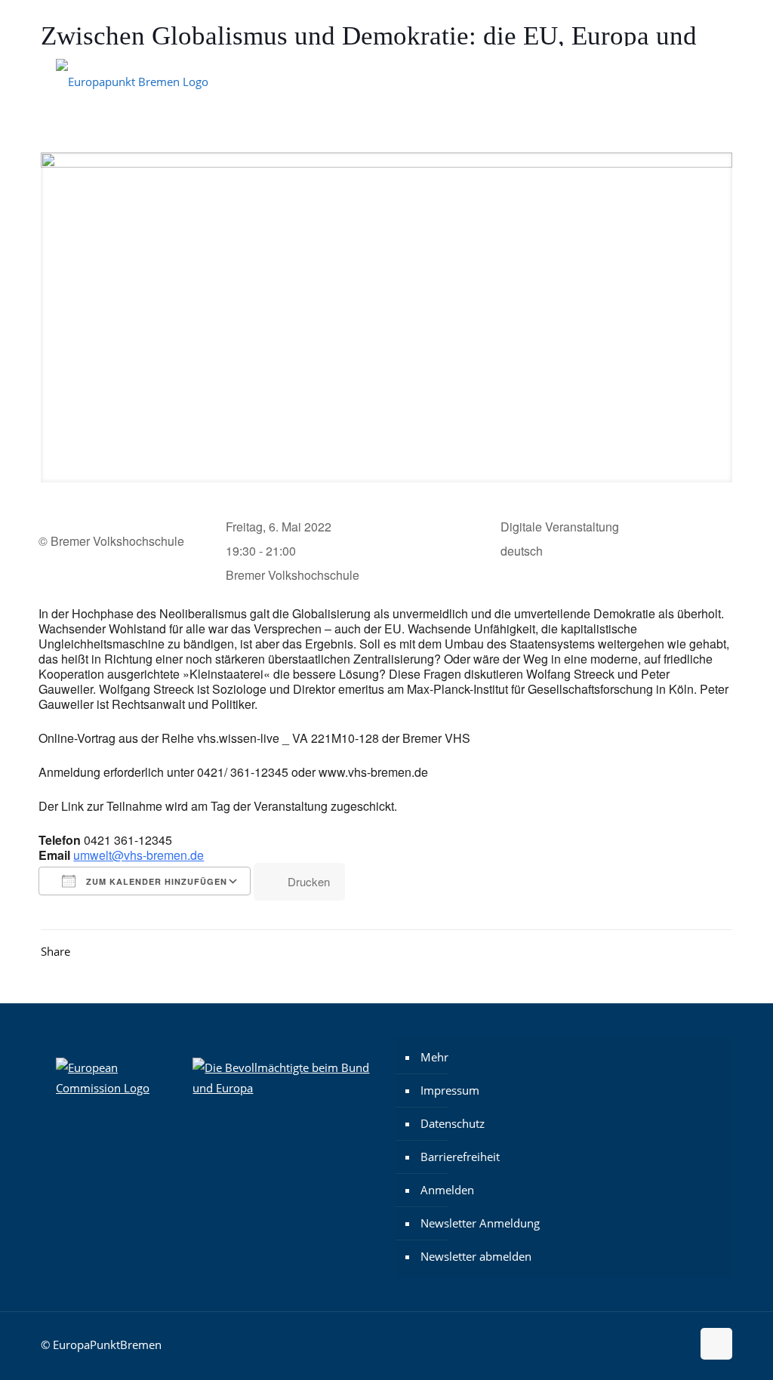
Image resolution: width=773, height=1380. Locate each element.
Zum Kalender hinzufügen (155, 881)
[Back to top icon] (716, 1344)
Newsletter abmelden (475, 1256)
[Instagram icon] (652, 23)
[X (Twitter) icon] (689, 23)
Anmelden (447, 1189)
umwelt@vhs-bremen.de (138, 855)
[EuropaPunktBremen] (132, 80)
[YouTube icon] (708, 23)
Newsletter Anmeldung (480, 1223)
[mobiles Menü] (708, 80)
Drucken (309, 881)
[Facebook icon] (670, 23)
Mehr (434, 1056)
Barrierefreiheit (460, 1156)
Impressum (449, 1090)
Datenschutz (452, 1123)
